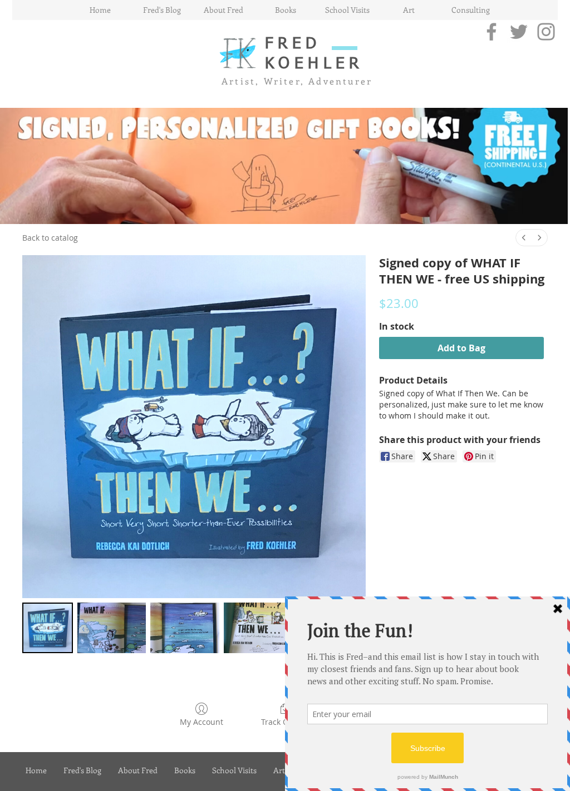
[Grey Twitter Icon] (518, 31)
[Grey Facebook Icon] (491, 31)
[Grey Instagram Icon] (546, 31)
